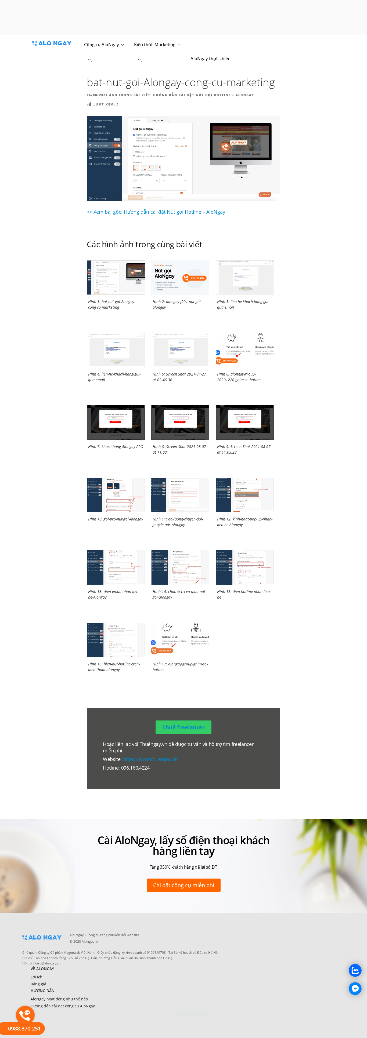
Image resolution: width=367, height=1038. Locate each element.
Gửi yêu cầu (189, 113)
